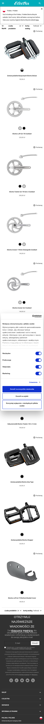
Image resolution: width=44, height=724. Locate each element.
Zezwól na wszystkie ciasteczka (22, 389)
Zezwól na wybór (22, 396)
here (37, 20)
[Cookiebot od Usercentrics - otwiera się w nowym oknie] (32, 316)
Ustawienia (33, 382)
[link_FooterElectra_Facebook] (22, 680)
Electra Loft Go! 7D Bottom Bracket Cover (22, 598)
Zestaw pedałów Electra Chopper (22, 540)
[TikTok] (16, 680)
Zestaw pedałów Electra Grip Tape (22, 482)
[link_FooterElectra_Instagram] (11, 680)
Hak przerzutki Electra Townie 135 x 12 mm (22, 424)
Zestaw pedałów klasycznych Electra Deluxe (22, 76)
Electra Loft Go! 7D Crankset (22, 134)
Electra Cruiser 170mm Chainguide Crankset (22, 250)
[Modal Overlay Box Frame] (22, 646)
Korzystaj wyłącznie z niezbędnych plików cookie (22, 404)
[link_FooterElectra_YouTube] (27, 680)
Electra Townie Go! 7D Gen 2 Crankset (22, 192)
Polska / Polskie (8, 718)
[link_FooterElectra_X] (33, 680)
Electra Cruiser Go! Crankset (22, 308)
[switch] (38, 360)
